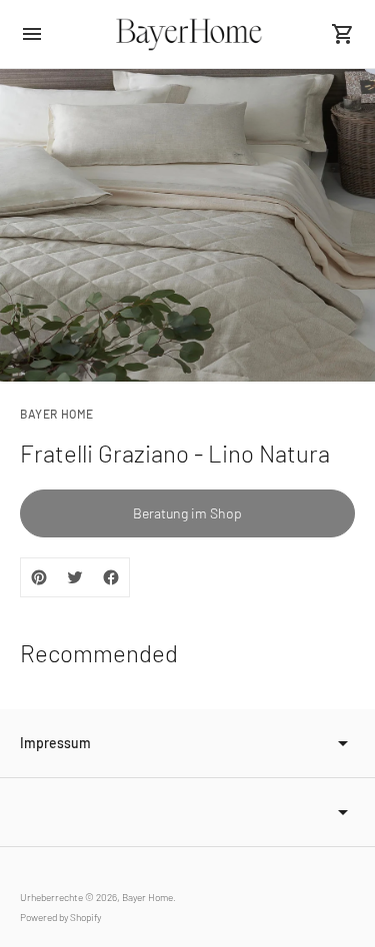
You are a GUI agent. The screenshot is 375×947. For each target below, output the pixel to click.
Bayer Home (147, 897)
